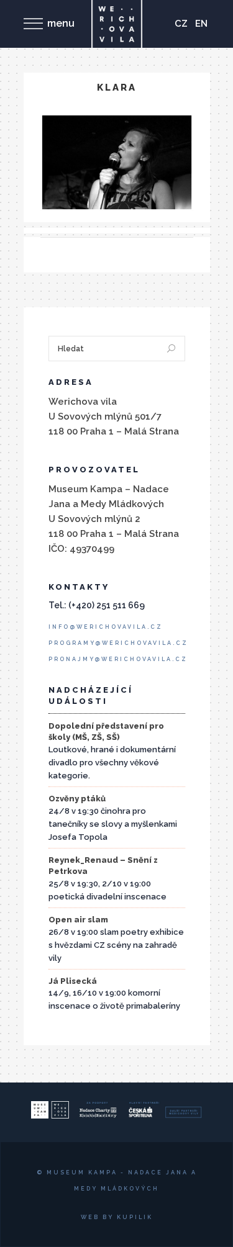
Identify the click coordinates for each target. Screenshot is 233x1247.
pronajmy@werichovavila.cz (118, 659)
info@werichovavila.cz (105, 627)
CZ (181, 23)
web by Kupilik (117, 1217)
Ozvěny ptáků (77, 798)
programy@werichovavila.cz (118, 643)
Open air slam (78, 919)
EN (201, 23)
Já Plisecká (72, 981)
